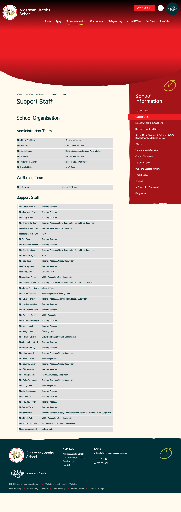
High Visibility (59, 489)
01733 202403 (101, 463)
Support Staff (58, 95)
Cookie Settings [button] (97, 489)
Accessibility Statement (37, 489)
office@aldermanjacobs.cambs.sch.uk (111, 453)
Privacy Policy (77, 489)
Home (19, 95)
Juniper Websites (69, 484)
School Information (36, 95)
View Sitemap (15, 489)
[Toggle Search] (161, 8)
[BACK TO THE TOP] (166, 453)
